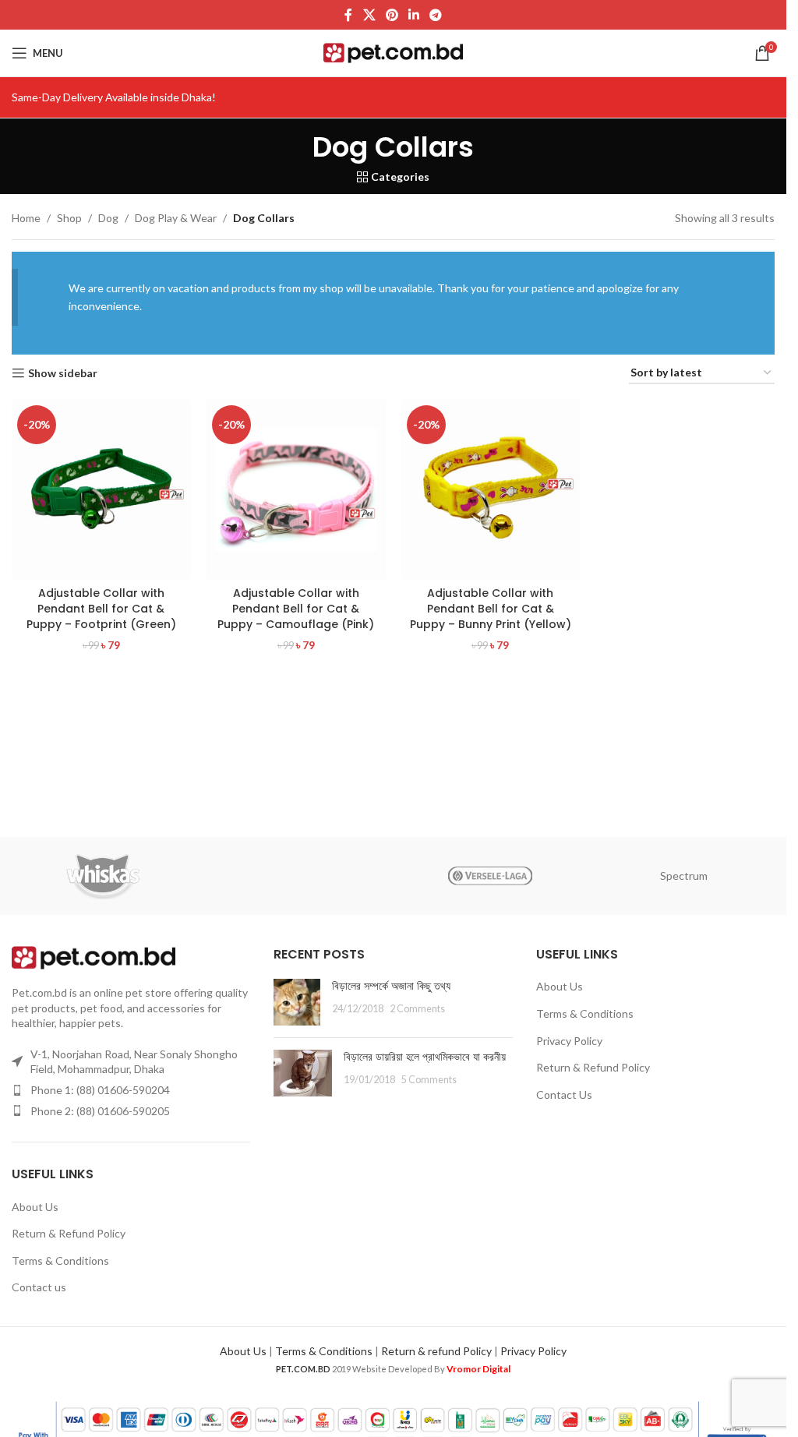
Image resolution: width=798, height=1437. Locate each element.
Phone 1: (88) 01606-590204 (100, 1089)
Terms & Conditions (60, 1260)
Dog (108, 217)
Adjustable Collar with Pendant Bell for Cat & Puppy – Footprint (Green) (101, 608)
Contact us (39, 1287)
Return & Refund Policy (68, 1233)
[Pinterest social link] (391, 14)
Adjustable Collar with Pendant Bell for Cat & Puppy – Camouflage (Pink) (295, 608)
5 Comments (429, 1080)
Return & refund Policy (436, 1351)
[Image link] (93, 956)
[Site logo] (393, 51)
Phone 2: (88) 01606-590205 (100, 1110)
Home (26, 217)
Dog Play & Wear (176, 217)
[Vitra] (296, 876)
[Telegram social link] (436, 14)
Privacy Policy (569, 1040)
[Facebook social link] (348, 14)
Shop (69, 217)
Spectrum (684, 875)
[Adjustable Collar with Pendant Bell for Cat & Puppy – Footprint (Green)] (101, 489)
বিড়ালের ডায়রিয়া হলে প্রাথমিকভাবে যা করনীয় (425, 1057)
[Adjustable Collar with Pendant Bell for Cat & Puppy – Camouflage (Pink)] (296, 489)
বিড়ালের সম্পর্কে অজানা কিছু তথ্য (391, 986)
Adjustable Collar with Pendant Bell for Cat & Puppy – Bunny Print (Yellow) (490, 608)
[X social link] (369, 14)
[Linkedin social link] (414, 14)
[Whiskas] (103, 876)
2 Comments (417, 1009)
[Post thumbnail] (297, 1002)
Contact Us (564, 1094)
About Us (35, 1206)
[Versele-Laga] (489, 876)
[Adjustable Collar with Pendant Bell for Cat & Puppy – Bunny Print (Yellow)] (491, 489)
